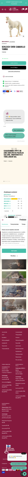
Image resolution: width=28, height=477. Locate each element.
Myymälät (18, 343)
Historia (17, 337)
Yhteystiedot (19, 334)
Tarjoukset (4, 346)
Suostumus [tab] (5, 224)
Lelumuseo (18, 346)
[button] (5, 41)
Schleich (4, 43)
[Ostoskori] (25, 9)
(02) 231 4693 (5, 370)
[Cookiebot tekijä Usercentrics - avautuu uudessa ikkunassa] (19, 220)
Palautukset (18, 357)
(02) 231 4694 (19, 373)
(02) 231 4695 (5, 411)
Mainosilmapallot (20, 340)
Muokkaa (13, 255)
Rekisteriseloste (19, 348)
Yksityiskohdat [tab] (14, 224)
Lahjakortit (4, 343)
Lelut (3, 334)
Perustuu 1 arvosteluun (9, 196)
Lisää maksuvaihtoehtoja (14, 71)
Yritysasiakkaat (5, 348)
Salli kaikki (14, 250)
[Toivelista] (22, 9)
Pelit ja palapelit (5, 340)
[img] (11, 215)
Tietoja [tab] (23, 224)
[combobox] (7, 9)
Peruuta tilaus (19, 359)
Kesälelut (4, 337)
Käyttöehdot (19, 351)
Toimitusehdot (19, 354)
